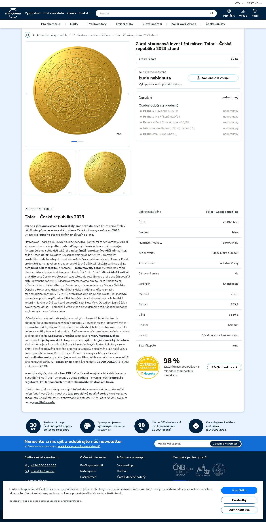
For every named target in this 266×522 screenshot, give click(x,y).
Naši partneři (88, 477)
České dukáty (215, 24)
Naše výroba (88, 471)
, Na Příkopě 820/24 (161, 117)
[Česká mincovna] (13, 13)
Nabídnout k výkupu (215, 78)
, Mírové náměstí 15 (169, 128)
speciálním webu (43, 402)
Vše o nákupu (125, 465)
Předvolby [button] (239, 500)
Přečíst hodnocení (224, 367)
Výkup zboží (33, 13)
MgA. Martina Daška (105, 336)
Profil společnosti (91, 465)
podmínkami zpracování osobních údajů (78, 446)
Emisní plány (124, 24)
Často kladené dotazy (131, 477)
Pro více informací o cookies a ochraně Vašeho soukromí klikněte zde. (45, 500)
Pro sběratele (51, 24)
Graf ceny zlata (53, 13)
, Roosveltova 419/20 (166, 122)
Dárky (74, 24)
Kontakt (84, 13)
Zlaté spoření (152, 24)
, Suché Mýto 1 (160, 134)
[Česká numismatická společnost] (218, 469)
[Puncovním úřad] (203, 469)
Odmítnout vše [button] (239, 510)
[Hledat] (212, 13)
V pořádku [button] (239, 490)
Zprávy (71, 13)
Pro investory (97, 24)
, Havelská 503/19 (160, 111)
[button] (254, 3)
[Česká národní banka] (183, 469)
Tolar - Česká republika (222, 212)
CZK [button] (238, 3)
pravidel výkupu (172, 84)
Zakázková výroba (183, 24)
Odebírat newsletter (225, 443)
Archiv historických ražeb (52, 35)
